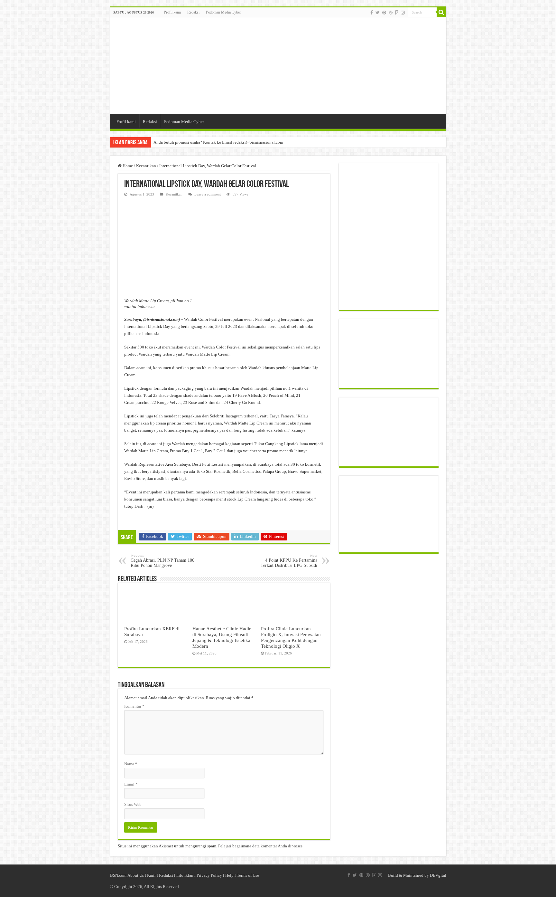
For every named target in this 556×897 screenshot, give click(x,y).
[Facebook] (372, 12)
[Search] (441, 12)
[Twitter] (377, 12)
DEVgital (438, 875)
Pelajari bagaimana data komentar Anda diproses (260, 846)
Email (131, 784)
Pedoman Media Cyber (223, 12)
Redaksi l (167, 875)
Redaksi (193, 12)
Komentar (134, 706)
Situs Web (133, 804)
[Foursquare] (396, 12)
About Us (135, 875)
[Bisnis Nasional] (278, 65)
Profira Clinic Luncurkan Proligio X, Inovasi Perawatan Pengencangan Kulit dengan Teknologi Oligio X (291, 637)
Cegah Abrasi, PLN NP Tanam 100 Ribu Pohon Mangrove (162, 561)
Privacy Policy (209, 875)
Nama (130, 763)
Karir (151, 875)
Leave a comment (207, 194)
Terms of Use (248, 875)
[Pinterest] (384, 12)
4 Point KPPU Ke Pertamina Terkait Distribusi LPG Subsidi (289, 561)
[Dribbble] (390, 12)
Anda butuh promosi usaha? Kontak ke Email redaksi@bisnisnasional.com (218, 142)
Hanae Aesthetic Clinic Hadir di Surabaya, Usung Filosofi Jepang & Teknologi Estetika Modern (221, 637)
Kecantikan (146, 165)
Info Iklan (184, 875)
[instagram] (402, 12)
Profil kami (172, 12)
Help (229, 875)
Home (127, 165)
